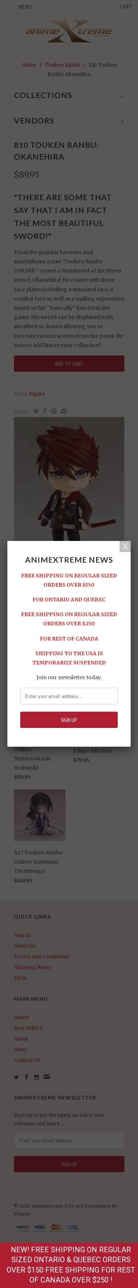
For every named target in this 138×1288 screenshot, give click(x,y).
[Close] (125, 546)
